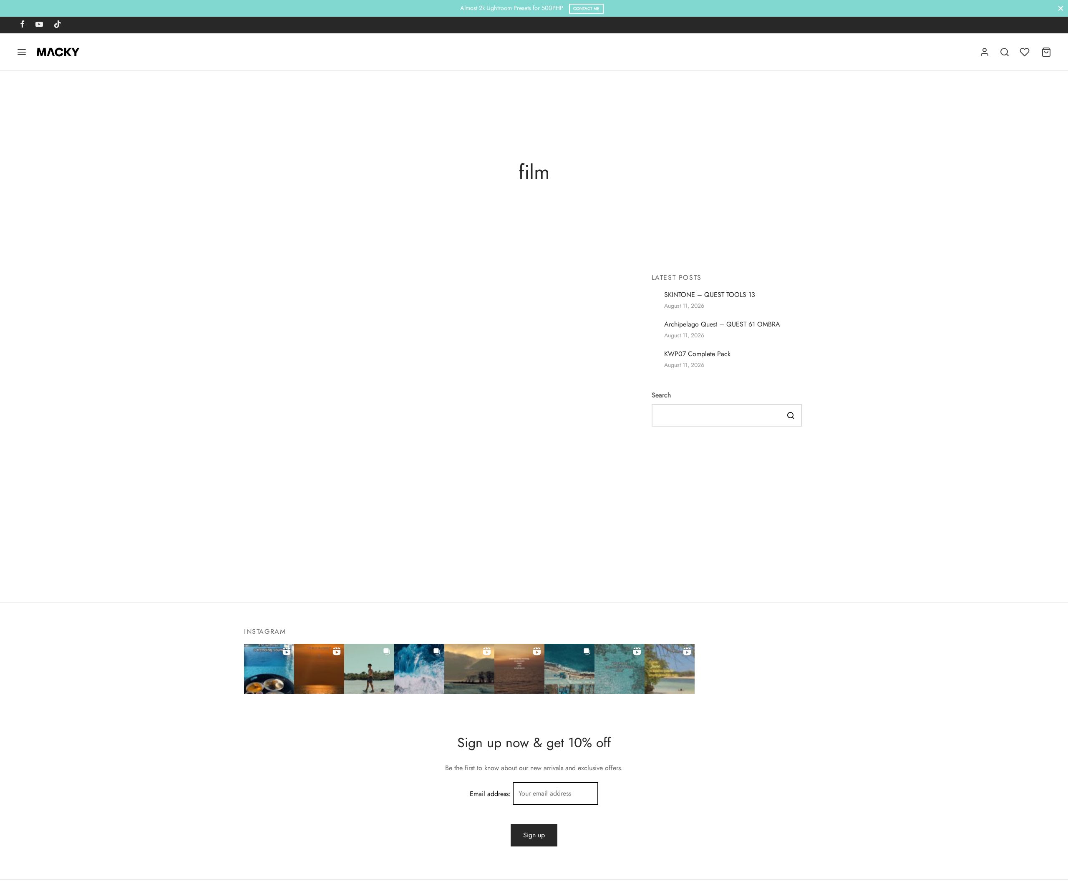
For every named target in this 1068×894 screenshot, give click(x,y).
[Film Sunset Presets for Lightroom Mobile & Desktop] (342, 334)
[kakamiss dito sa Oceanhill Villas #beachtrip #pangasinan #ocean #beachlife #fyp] (269, 669)
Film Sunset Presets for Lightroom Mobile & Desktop (518, 305)
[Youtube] (39, 25)
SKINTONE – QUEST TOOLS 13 (709, 294)
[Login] (985, 52)
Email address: (491, 793)
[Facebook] (22, 25)
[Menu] (22, 52)
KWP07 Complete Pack (697, 354)
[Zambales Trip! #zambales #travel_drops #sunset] (569, 669)
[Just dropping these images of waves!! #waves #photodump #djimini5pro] (419, 669)
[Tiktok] (57, 25)
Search (661, 395)
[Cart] (1046, 52)
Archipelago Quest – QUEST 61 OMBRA (722, 324)
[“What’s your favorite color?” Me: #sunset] (319, 669)
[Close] (1061, 8)
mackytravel (461, 325)
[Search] (1005, 52)
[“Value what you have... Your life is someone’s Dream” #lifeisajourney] (619, 669)
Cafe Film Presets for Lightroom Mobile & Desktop (515, 413)
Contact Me (586, 8)
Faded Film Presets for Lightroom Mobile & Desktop (517, 519)
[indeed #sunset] (519, 669)
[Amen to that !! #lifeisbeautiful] (670, 669)
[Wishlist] (1025, 52)
